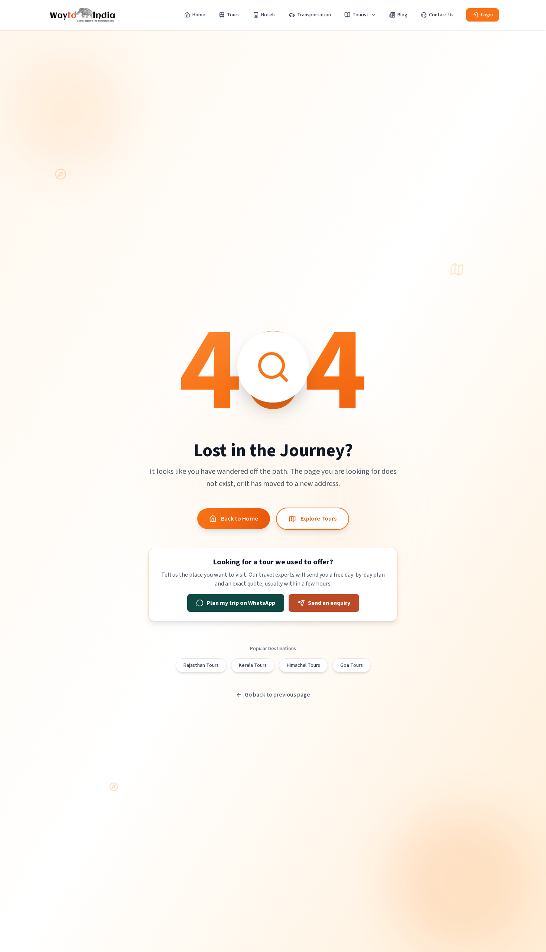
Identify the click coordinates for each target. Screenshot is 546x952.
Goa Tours (351, 665)
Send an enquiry (329, 603)
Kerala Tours (253, 665)
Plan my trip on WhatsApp (241, 603)
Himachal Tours (303, 665)
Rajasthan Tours (201, 665)
